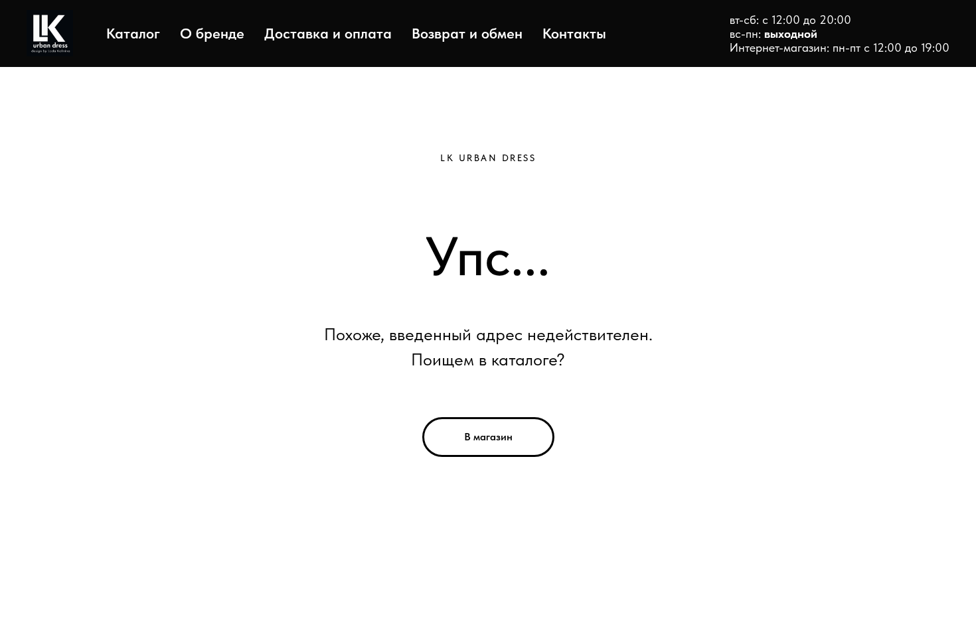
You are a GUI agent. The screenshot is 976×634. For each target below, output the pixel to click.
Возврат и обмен (467, 33)
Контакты (574, 33)
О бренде (212, 33)
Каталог (133, 33)
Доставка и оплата (328, 33)
